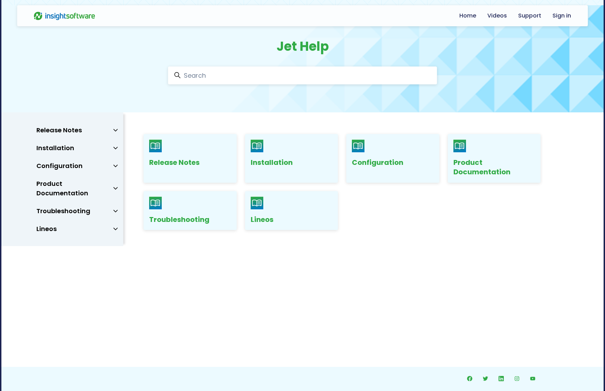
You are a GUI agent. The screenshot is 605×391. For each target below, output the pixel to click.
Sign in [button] (561, 16)
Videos (497, 16)
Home (467, 16)
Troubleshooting (179, 219)
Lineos (262, 219)
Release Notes (174, 162)
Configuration (377, 162)
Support (529, 16)
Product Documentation (481, 167)
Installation (272, 162)
